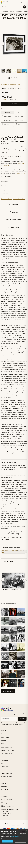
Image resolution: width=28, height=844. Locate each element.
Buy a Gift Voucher (6, 753)
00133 (3, 552)
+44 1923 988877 (8, 799)
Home (3, 550)
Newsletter (4, 786)
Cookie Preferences (6, 790)
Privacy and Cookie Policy (16, 836)
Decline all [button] (20, 841)
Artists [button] (12, 11)
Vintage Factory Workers (6, 199)
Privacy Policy (5, 766)
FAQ (2, 763)
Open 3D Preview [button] (15, 78)
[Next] (25, 44)
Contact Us (4, 796)
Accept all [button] (7, 841)
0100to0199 (20, 550)
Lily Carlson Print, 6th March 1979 (11, 589)
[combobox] (12, 7)
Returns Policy (5, 770)
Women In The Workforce (19, 199)
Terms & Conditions (6, 776)
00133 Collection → (8, 691)
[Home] (6, 2)
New (2, 743)
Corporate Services (6, 747)
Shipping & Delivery (6, 773)
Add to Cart (14, 103)
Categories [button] (5, 11)
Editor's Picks (5, 737)
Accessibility (4, 760)
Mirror (16, 550)
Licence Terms (5, 780)
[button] (14, 838)
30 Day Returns (20, 173)
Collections (19, 11)
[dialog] (14, 836)
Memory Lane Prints (9, 550)
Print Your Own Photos (7, 750)
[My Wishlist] (17, 2)
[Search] (24, 6)
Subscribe (22, 718)
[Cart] (21, 2)
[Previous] (2, 44)
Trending (3, 740)
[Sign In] (25, 2)
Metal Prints (4, 783)
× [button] (26, 830)
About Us (3, 730)
